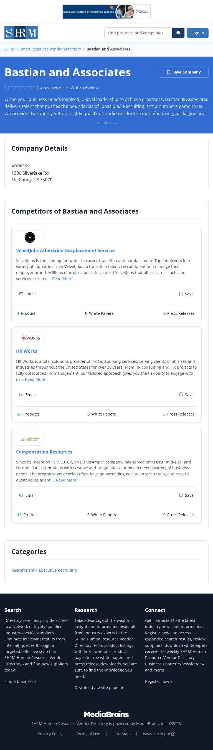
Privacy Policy (50, 733)
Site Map (121, 733)
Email (31, 294)
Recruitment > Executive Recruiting (44, 570)
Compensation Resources (44, 452)
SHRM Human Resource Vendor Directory (42, 49)
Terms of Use (88, 733)
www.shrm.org (157, 733)
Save (189, 294)
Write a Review (84, 87)
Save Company (187, 72)
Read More (62, 278)
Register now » (158, 681)
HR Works (26, 351)
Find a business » (20, 681)
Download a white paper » (99, 687)
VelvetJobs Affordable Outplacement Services (65, 250)
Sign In (197, 33)
